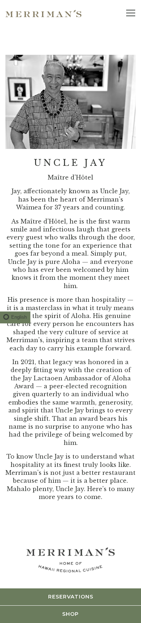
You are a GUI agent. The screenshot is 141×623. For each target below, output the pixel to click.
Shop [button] (70, 614)
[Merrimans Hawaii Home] (43, 13)
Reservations (70, 596)
